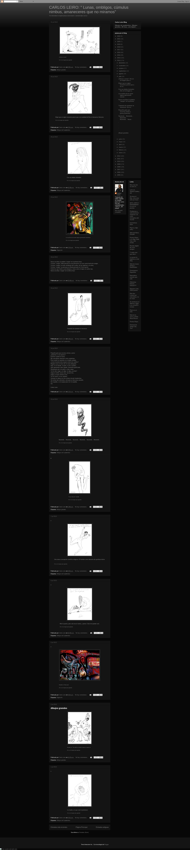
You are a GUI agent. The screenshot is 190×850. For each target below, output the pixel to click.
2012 (119, 156)
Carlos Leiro (119, 194)
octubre (121, 68)
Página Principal (81, 827)
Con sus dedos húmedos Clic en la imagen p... (126, 90)
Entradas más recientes (59, 827)
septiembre (122, 71)
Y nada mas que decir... (133, 253)
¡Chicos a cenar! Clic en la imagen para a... (126, 79)
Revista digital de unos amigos (134, 247)
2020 (119, 41)
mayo (121, 141)
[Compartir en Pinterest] (102, 67)
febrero (121, 150)
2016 (119, 52)
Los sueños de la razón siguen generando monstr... (125, 95)
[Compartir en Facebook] (100, 67)
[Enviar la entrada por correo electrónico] (90, 67)
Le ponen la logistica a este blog (134, 259)
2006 (119, 172)
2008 (119, 167)
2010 (119, 161)
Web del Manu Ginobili (134, 233)
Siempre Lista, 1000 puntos (134, 289)
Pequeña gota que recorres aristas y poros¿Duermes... (124, 111)
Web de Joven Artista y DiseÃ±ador (134, 265)
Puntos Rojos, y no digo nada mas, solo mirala (134, 240)
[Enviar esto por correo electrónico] (94, 67)
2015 (119, 55)
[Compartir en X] (98, 67)
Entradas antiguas (102, 827)
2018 (119, 47)
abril (120, 144)
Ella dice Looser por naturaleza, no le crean (134, 296)
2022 (119, 36)
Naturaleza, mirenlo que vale (133, 277)
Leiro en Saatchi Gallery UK (134, 191)
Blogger (106, 844)
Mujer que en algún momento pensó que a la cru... (126, 84)
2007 (119, 169)
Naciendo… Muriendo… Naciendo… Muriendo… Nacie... (125, 117)
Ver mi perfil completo (118, 211)
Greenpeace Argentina (134, 271)
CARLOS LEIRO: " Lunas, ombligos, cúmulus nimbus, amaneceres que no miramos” (88, 9)
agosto (121, 73)
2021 (119, 39)
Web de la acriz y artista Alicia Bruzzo (134, 316)
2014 (119, 58)
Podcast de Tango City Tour (133, 326)
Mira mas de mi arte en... (134, 185)
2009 (119, 164)
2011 (119, 158)
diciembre (122, 63)
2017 (119, 49)
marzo (121, 147)
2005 (119, 175)
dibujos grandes (61, 70)
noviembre (122, 65)
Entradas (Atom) (84, 832)
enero (121, 152)
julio (120, 76)
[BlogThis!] (96, 67)
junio (120, 139)
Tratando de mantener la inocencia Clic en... (126, 106)
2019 (119, 44)
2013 (119, 60)
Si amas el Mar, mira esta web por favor (134, 198)
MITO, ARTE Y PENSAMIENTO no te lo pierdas (134, 205)
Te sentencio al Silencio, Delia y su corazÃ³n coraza (134, 304)
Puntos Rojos (134, 321)
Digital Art (59, 250)
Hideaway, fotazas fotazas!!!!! (133, 283)
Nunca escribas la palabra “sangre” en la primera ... (126, 101)
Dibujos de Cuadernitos (63, 130)
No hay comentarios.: (81, 67)
